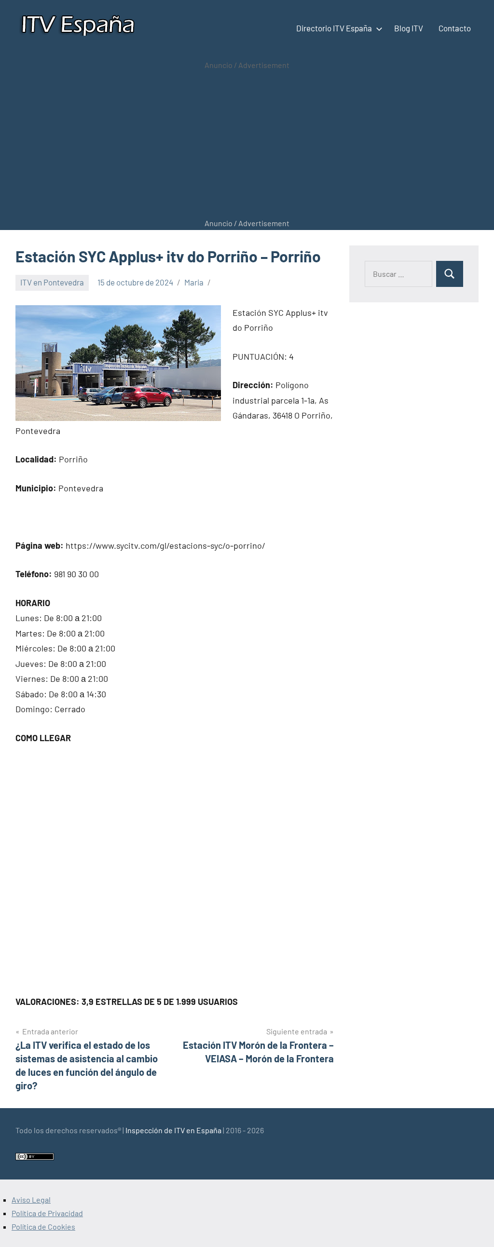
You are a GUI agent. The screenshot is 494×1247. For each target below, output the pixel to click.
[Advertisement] (247, 144)
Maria (194, 282)
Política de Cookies (43, 1226)
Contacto (455, 28)
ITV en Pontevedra (52, 282)
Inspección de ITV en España (173, 1130)
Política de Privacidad (47, 1213)
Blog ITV (408, 28)
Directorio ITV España (334, 28)
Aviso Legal (31, 1199)
